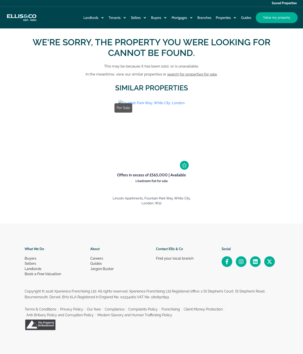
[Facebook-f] (227, 261)
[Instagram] (241, 261)
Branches (204, 18)
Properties (223, 18)
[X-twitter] (269, 261)
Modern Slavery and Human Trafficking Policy (134, 315)
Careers (96, 258)
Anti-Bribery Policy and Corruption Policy (60, 315)
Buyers (156, 18)
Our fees (94, 309)
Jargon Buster (102, 269)
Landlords (90, 18)
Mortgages (179, 18)
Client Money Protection (203, 309)
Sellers (136, 18)
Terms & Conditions (40, 309)
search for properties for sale (192, 74)
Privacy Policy (71, 309)
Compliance (114, 309)
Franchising (170, 309)
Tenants (115, 18)
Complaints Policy (143, 309)
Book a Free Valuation (43, 274)
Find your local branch (174, 258)
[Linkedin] (255, 261)
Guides (246, 18)
